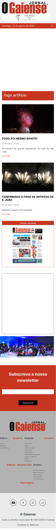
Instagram (34, 501)
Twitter (43, 501)
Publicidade (29, 452)
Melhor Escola (38, 472)
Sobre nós (28, 444)
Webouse (34, 525)
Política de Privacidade (32, 454)
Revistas (3, 446)
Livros (2, 444)
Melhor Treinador (39, 470)
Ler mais (6, 155)
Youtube (14, 501)
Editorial (11, 464)
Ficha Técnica (29, 448)
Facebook (24, 501)
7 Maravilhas (37, 477)
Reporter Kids (24, 464)
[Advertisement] (28, 57)
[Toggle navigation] (52, 25)
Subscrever (28, 402)
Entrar (27, 459)
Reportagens (27, 482)
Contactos (28, 461)
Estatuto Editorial (30, 457)
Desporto (18, 438)
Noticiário (49, 438)
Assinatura (28, 450)
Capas (27, 446)
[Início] (25, 7)
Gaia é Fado (37, 475)
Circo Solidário (38, 479)
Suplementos (4, 448)
